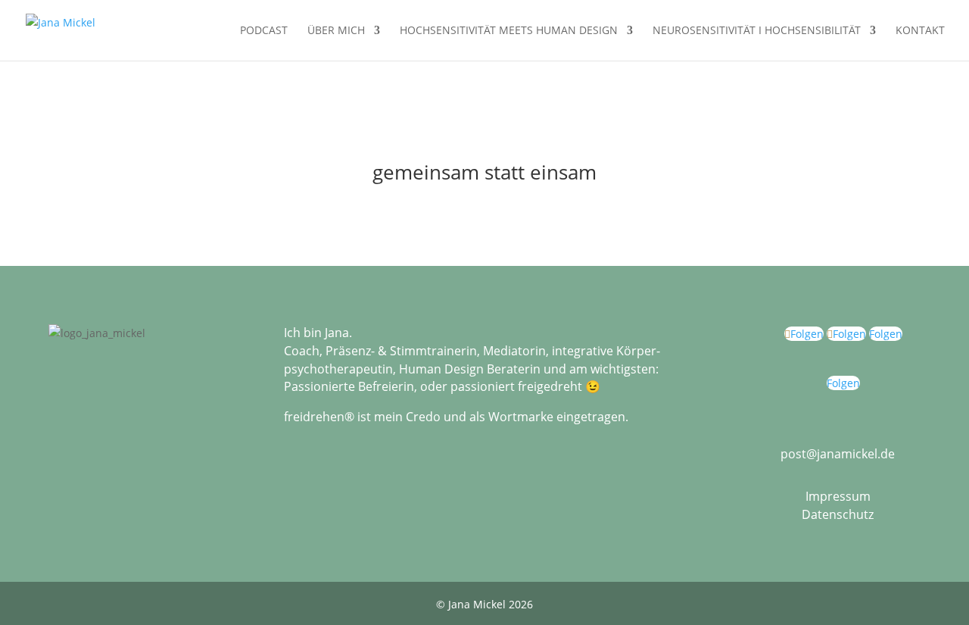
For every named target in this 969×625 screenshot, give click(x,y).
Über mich (336, 31)
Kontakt (920, 31)
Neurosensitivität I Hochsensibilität (757, 31)
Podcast (264, 31)
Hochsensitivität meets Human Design (509, 31)
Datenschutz (838, 514)
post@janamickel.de (837, 453)
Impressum (838, 496)
